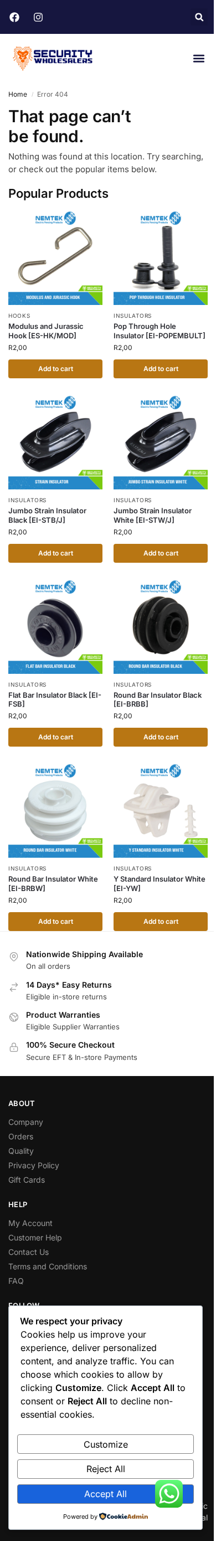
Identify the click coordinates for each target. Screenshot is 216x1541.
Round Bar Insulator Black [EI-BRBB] (158, 700)
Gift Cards (26, 1179)
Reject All (105, 1468)
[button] (199, 17)
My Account (30, 1223)
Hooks (19, 315)
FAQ (16, 1280)
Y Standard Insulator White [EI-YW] (159, 883)
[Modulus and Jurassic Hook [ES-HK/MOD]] (55, 258)
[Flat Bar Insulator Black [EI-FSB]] (55, 626)
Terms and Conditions (47, 1266)
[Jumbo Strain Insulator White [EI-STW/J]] (161, 442)
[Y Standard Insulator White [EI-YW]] (161, 810)
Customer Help (35, 1237)
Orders (20, 1136)
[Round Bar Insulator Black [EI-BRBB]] (161, 626)
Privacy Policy (33, 1165)
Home (17, 94)
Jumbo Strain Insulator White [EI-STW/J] (153, 515)
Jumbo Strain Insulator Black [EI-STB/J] (47, 515)
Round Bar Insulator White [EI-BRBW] (53, 883)
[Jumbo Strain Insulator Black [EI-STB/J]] (55, 442)
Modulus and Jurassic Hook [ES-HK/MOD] (46, 331)
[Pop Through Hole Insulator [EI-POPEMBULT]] (161, 258)
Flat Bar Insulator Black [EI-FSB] (54, 700)
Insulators (133, 315)
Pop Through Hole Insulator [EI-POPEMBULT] (159, 331)
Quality (21, 1150)
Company (25, 1122)
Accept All (105, 1493)
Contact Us (28, 1252)
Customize (106, 1444)
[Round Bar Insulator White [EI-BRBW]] (55, 810)
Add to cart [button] (55, 368)
